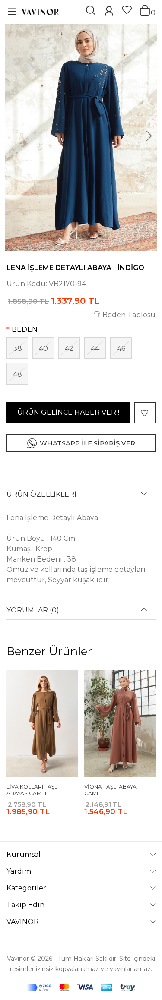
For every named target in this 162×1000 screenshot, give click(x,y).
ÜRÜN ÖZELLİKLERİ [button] (41, 494)
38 (17, 348)
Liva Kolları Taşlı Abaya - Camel (32, 790)
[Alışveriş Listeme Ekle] (145, 412)
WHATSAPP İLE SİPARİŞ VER (87, 443)
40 (43, 348)
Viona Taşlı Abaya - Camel (112, 790)
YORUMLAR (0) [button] (32, 610)
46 (121, 348)
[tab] (81, 497)
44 (95, 348)
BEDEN (25, 329)
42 (69, 348)
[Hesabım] (108, 11)
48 (17, 374)
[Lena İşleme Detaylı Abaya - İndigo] (81, 137)
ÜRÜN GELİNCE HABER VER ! (68, 412)
